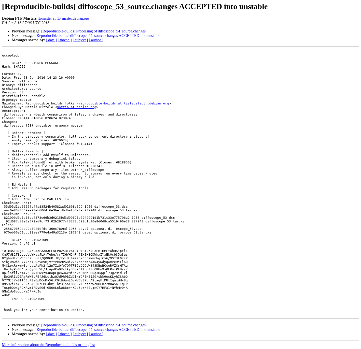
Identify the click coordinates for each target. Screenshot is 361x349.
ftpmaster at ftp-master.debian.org (63, 18)
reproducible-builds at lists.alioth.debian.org (124, 103)
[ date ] (51, 40)
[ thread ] (65, 40)
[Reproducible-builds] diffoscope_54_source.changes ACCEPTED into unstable (97, 35)
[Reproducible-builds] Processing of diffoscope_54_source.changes (93, 31)
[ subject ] (80, 40)
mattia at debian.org (76, 107)
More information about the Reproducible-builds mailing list (48, 345)
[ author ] (96, 40)
